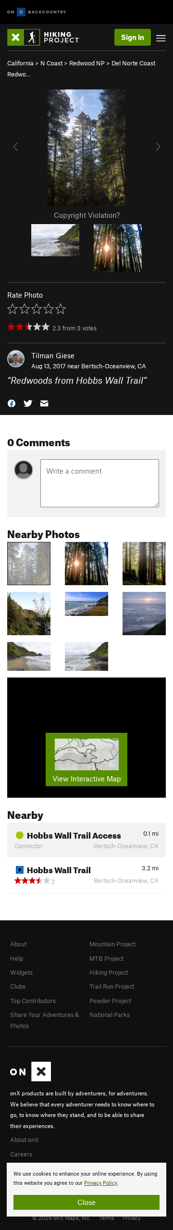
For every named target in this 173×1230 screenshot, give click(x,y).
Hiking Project (108, 972)
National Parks (109, 1014)
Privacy (132, 1217)
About (18, 944)
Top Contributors (33, 1000)
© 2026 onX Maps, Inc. (61, 1217)
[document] (86, 1189)
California (20, 63)
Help (16, 958)
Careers (21, 1154)
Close (86, 1202)
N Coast (51, 63)
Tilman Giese (52, 355)
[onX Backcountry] (37, 12)
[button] (11, 402)
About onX (24, 1139)
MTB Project (106, 958)
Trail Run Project (111, 986)
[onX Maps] (30, 1079)
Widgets (21, 972)
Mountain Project (112, 944)
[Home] (47, 37)
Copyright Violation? (87, 215)
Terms (106, 1217)
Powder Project (110, 1000)
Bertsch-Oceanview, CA (113, 366)
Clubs (17, 986)
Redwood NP (87, 63)
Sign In (132, 37)
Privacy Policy (100, 1183)
